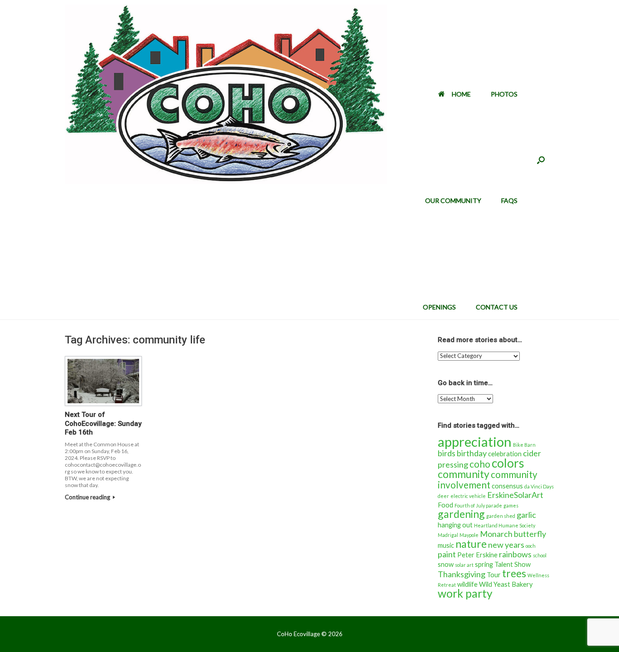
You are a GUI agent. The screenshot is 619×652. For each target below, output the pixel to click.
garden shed (500, 516)
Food (445, 505)
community (463, 474)
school (539, 555)
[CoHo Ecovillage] (226, 94)
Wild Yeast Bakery (506, 584)
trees (514, 573)
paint (447, 554)
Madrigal (448, 535)
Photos (504, 94)
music (446, 545)
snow (446, 564)
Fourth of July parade (478, 505)
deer (443, 496)
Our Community (453, 200)
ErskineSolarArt (515, 495)
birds (446, 453)
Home (461, 94)
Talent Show (512, 564)
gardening (461, 513)
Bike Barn (524, 445)
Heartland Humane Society (504, 525)
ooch (531, 546)
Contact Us (496, 307)
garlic (526, 515)
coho (479, 464)
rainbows (515, 554)
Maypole (469, 535)
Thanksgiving (461, 574)
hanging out (455, 525)
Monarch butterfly (513, 534)
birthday (472, 453)
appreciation (475, 441)
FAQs (509, 200)
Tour (494, 575)
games (510, 505)
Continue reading (88, 497)
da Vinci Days (539, 486)
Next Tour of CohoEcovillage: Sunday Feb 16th (103, 423)
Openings (439, 307)
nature (471, 543)
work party (465, 593)
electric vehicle (468, 496)
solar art (464, 565)
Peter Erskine (477, 555)
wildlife (467, 584)
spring (484, 564)
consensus (507, 486)
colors (508, 463)
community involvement (487, 479)
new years (506, 545)
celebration (505, 454)
